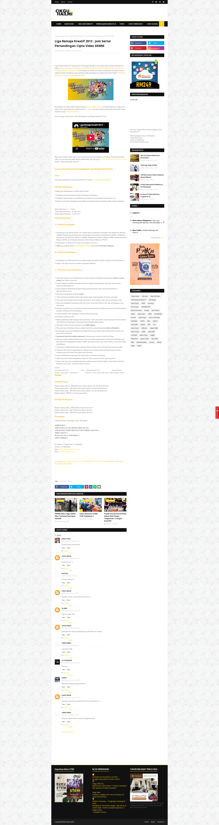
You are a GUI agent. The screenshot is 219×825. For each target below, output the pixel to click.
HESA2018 (134, 339)
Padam (68, 548)
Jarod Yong (66, 539)
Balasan (66, 551)
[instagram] (160, 2)
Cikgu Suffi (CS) (98, 784)
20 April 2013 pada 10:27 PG (71, 558)
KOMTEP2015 (146, 307)
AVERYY (64, 678)
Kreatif (147, 310)
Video (66, 36)
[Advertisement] (91, 69)
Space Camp (145, 339)
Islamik (143, 325)
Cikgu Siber (96, 792)
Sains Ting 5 (135, 328)
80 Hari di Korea (136, 310)
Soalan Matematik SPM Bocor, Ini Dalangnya (152, 185)
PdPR (132, 346)
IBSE (132, 342)
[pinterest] (163, 2)
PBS (149, 325)
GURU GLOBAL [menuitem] (152, 24)
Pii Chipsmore (67, 660)
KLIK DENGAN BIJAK (82, 245)
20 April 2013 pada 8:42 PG (71, 541)
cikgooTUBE (154, 328)
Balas (63, 548)
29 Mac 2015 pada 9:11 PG (70, 715)
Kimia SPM (134, 325)
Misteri (155, 321)
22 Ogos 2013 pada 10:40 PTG (72, 680)
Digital (152, 335)
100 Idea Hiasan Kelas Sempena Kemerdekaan (152, 176)
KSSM (149, 314)
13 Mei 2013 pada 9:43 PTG (71, 645)
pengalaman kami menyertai (75, 461)
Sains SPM (154, 339)
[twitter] (156, 2)
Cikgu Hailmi (60, 51)
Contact (69, 2)
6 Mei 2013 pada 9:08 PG (70, 576)
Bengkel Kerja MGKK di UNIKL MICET (106, 779)
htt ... (132, 216)
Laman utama (59, 36)
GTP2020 (134, 335)
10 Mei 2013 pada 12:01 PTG (71, 610)
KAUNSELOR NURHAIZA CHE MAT (105, 777)
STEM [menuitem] (122, 24)
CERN (143, 332)
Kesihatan (134, 321)
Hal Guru (145, 296)
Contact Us (160, 822)
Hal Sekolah (158, 314)
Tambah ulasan (67, 732)
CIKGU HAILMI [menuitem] (61, 29)
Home (57, 2)
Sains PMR (151, 332)
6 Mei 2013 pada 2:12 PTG (70, 593)
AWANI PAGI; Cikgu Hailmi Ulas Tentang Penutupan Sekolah (65, 516)
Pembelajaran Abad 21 (138, 300)
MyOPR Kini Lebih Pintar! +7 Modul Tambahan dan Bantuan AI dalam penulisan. (109, 787)
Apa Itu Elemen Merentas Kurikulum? (150, 156)
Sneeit (162, 238)
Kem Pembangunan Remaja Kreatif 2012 (113, 159)
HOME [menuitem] (58, 24)
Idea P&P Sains (155, 296)
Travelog (150, 303)
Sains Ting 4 (142, 317)
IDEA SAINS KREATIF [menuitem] (85, 24)
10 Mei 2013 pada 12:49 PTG (71, 628)
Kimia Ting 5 (144, 335)
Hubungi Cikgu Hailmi (149, 165)
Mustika (65, 573)
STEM (143, 303)
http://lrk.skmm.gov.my (66, 451)
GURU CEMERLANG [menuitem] (135, 24)
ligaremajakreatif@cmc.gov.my (70, 449)
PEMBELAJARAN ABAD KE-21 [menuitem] (106, 24)
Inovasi (133, 317)
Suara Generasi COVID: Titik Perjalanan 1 (89, 515)
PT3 (154, 325)
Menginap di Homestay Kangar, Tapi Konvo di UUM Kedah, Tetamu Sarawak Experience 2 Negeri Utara (109, 807)
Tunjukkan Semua (99, 812)
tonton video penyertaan (98, 461)
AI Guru (151, 342)
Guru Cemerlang (154, 317)
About (63, 2)
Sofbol (142, 321)
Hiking (159, 342)
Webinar (144, 328)
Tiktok (139, 346)
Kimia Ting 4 (135, 332)
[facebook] (153, 2)
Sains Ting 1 (141, 314)
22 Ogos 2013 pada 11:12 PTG (72, 697)
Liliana (64, 608)
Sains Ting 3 (135, 303)
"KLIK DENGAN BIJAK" (102, 179)
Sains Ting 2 (135, 307)
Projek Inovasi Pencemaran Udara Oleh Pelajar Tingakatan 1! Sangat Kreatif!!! (115, 517)
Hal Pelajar (63, 481)
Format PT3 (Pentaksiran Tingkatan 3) (150, 195)
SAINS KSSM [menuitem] (68, 24)
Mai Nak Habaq (142, 342)
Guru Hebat (155, 310)
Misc (148, 321)
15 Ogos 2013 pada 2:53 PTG (71, 663)
